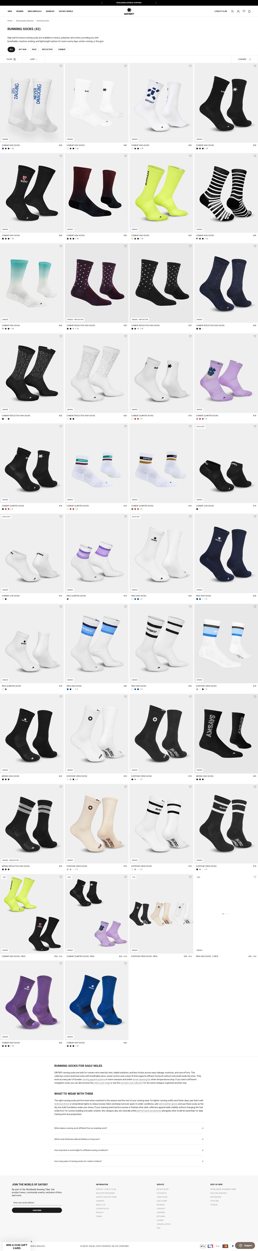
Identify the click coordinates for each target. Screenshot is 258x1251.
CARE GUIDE (162, 1197)
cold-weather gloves (168, 1104)
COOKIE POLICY (102, 1208)
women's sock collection (131, 1083)
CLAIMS (160, 1220)
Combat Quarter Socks (142, 416)
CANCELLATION (163, 1224)
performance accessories (149, 1111)
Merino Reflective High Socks (16, 866)
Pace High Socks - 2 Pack (207, 956)
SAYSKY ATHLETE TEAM (106, 1197)
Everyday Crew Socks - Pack (144, 956)
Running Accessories (24, 21)
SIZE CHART (162, 1201)
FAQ (158, 1228)
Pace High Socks (138, 596)
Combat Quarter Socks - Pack (80, 956)
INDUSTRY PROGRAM (105, 1193)
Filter (9, 59)
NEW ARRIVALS (35, 11)
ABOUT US (100, 1205)
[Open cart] (249, 11)
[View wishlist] (244, 11)
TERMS (99, 1216)
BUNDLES (50, 11)
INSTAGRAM (215, 1197)
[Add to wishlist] (61, 66)
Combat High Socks (11, 145)
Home (9, 21)
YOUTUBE (214, 1201)
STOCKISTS (162, 1193)
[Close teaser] (31, 1241)
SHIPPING (161, 1212)
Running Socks (43, 21)
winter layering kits (141, 1079)
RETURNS (161, 1216)
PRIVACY (99, 1212)
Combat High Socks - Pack (13, 956)
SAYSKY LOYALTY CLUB (106, 1189)
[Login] (238, 11)
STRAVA (214, 1205)
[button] (16, 1246)
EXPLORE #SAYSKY (218, 1193)
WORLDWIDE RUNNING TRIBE (223, 1189)
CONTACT (161, 1208)
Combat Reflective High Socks (81, 325)
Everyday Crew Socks (206, 686)
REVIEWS (161, 1205)
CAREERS (100, 1201)
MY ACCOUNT (163, 1189)
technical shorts (61, 1104)
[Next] (155, 3)
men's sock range (102, 1083)
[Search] (232, 11)
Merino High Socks (10, 776)
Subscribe (37, 1210)
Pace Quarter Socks (76, 596)
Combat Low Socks (205, 506)
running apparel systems (94, 1079)
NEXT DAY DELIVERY (129, 3)
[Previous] (102, 3)
